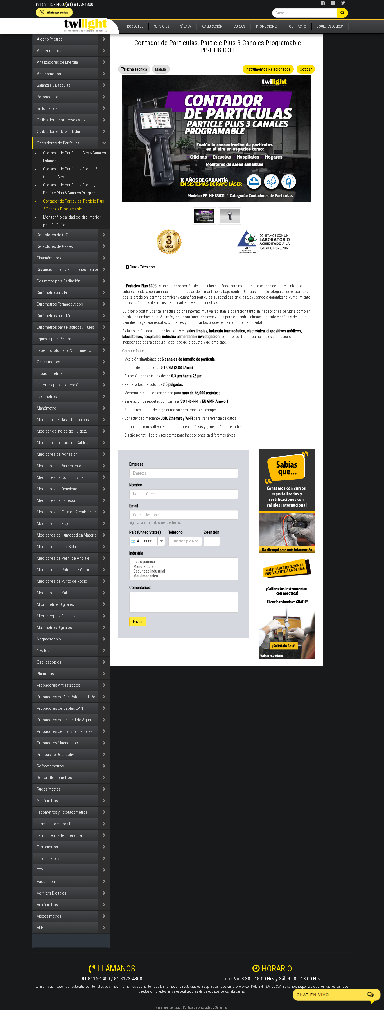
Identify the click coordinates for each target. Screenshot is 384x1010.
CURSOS (239, 26)
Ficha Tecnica (136, 69)
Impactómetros (50, 373)
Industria (136, 553)
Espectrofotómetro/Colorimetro (64, 350)
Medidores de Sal (52, 592)
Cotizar (306, 69)
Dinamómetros (49, 258)
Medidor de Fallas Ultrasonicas (63, 419)
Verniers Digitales (51, 893)
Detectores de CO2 (53, 234)
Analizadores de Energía (57, 62)
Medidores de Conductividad (61, 477)
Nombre (135, 485)
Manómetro (46, 408)
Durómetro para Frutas (55, 292)
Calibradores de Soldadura (59, 131)
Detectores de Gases (55, 246)
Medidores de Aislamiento (59, 465)
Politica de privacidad (197, 1007)
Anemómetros (49, 73)
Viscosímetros (49, 916)
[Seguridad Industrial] (183, 571)
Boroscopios (48, 96)
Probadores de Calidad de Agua (64, 719)
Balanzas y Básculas (53, 85)
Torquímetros (48, 858)
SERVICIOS (161, 26)
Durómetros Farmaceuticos (60, 304)
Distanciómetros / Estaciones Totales (68, 269)
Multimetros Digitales (54, 627)
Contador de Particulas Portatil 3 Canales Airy (70, 172)
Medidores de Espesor (56, 500)
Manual (161, 69)
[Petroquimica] (183, 561)
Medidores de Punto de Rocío (62, 581)
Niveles (43, 650)
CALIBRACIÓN (212, 26)
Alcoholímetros (50, 39)
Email (133, 506)
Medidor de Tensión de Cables (62, 442)
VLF (40, 927)
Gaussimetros (48, 361)
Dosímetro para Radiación (58, 281)
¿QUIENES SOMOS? (330, 26)
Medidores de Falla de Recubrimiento (68, 512)
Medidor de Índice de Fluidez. (62, 431)
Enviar (138, 621)
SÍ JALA (185, 26)
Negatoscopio (49, 639)
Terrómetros (47, 846)
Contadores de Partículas (58, 143)
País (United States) (145, 532)
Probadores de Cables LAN (60, 708)
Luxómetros (47, 396)
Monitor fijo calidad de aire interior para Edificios (72, 221)
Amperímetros (49, 50)
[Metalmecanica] (183, 576)
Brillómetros (47, 108)
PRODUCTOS (134, 26)
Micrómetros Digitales (55, 604)
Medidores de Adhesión (57, 454)
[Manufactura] (183, 566)
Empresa (136, 464)
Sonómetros (47, 800)
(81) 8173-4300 (79, 4)
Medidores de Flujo (53, 523)
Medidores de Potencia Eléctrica (64, 569)
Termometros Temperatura (59, 835)
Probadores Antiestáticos (58, 685)
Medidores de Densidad (57, 488)
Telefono (175, 532)
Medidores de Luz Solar (57, 546)
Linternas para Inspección (58, 385)
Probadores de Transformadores (64, 731)
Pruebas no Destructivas (57, 754)
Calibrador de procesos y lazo (62, 120)
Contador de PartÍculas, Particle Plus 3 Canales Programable (73, 205)
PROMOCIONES (266, 26)
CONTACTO (297, 26)
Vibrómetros (47, 904)
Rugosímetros (48, 789)
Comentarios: (140, 587)
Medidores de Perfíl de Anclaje (63, 558)
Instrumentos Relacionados (268, 69)
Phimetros (45, 673)
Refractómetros (50, 766)
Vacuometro (47, 881)
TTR (40, 870)
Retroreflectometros (54, 777)
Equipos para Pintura (54, 338)
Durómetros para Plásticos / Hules (65, 327)
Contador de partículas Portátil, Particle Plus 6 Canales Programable (73, 189)
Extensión (211, 532)
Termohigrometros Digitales (60, 823)
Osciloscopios (49, 662)
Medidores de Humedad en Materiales (69, 535)
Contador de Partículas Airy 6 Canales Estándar (74, 156)
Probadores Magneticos (57, 743)
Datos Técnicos (142, 267)
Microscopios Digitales (56, 616)
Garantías (221, 1007)
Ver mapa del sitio (168, 1007)
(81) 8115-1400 (50, 4)
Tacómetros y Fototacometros (62, 812)
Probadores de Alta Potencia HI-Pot (66, 696)
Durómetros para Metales (58, 315)
